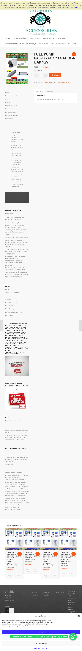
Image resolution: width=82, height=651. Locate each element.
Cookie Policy (36, 648)
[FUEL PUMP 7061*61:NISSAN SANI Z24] (1, 325)
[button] (79, 616)
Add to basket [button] (10, 576)
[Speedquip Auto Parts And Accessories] (41, 19)
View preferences (41, 644)
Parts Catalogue (10, 309)
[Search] (75, 43)
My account (9, 306)
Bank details (9, 119)
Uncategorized (35, 595)
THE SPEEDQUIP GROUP (63, 82)
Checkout (8, 299)
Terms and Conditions (12, 293)
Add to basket (55, 75)
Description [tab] (39, 91)
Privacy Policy (45, 648)
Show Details (17, 576)
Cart (6, 296)
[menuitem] (8, 38)
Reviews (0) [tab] (50, 91)
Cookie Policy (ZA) (11, 302)
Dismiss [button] (75, 8)
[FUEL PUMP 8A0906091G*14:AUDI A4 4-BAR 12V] (80, 325)
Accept (41, 632)
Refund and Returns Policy (14, 312)
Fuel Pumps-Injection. (46, 82)
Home (7, 289)
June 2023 (8, 595)
